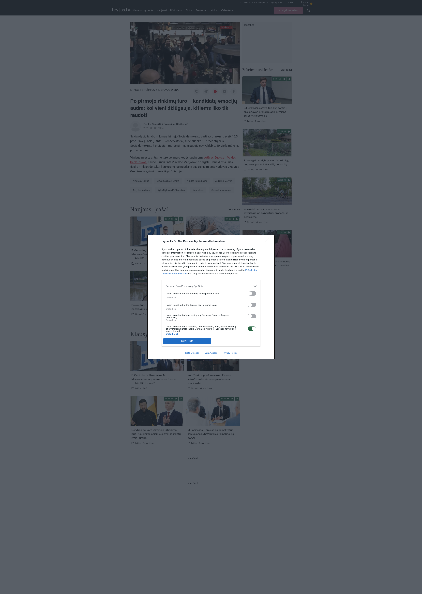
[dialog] (211, 297)
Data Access (211, 352)
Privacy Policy (230, 352)
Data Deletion (192, 352)
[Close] (268, 241)
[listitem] (211, 286)
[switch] (252, 293)
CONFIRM (187, 341)
